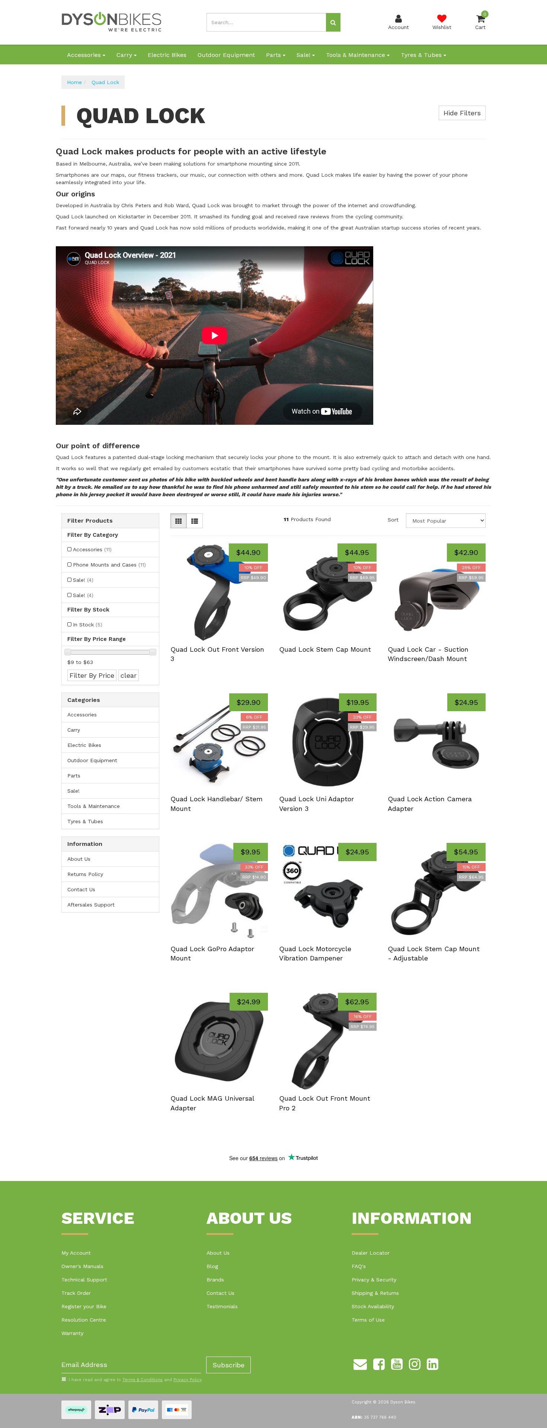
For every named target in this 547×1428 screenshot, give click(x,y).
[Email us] (360, 1363)
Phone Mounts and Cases (109, 565)
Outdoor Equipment (226, 54)
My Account (76, 1253)
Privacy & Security (374, 1280)
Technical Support (84, 1280)
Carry (125, 54)
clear (129, 675)
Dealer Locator (371, 1253)
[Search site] (333, 22)
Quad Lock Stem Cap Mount (325, 649)
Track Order (76, 1293)
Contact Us (81, 889)
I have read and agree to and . (135, 1379)
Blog (212, 1266)
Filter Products (90, 520)
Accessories (85, 54)
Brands (215, 1280)
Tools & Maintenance (356, 54)
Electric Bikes (167, 54)
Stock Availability (373, 1306)
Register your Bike (83, 1306)
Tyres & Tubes (422, 54)
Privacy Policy (187, 1379)
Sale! (304, 54)
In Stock (87, 625)
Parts (274, 54)
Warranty (72, 1333)
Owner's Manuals (82, 1266)
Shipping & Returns (375, 1293)
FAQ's (359, 1266)
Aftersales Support (91, 905)
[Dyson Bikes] (111, 22)
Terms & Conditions (142, 1379)
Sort (393, 520)
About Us (78, 859)
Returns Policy (85, 874)
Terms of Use (368, 1320)
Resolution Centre (83, 1320)
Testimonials (222, 1306)
